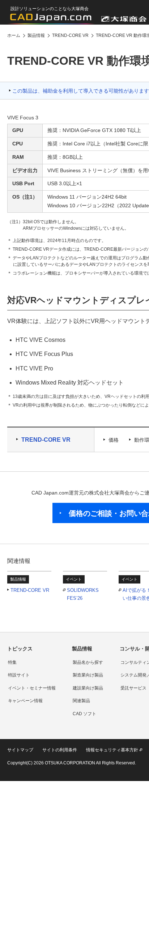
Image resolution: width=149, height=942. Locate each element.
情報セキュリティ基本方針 (112, 749)
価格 (113, 440)
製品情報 (82, 649)
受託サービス (133, 688)
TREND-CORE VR (46, 440)
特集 (12, 662)
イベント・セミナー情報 (32, 688)
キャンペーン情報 (25, 700)
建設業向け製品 (88, 688)
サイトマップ (20, 749)
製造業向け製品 (88, 675)
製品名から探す (88, 662)
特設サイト (19, 675)
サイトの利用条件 (59, 749)
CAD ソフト (84, 713)
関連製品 (81, 700)
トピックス (20, 649)
